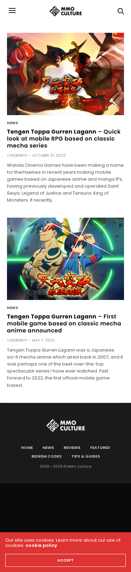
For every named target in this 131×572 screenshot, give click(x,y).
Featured (100, 447)
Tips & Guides (85, 456)
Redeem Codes (46, 456)
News (12, 123)
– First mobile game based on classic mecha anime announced (64, 323)
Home (27, 447)
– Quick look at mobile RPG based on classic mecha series (64, 139)
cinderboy (17, 155)
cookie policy (41, 545)
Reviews (72, 447)
